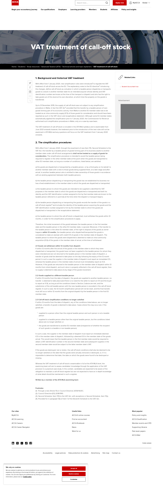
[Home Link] (146, 443)
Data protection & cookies (78, 453)
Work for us (76, 431)
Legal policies (60, 453)
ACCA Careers (17, 423)
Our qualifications (48, 9)
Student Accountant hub (130, 87)
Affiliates (114, 9)
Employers (62, 9)
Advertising (95, 453)
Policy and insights (129, 9)
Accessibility (47, 453)
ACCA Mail (136, 435)
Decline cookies (74, 474)
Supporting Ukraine (139, 427)
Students (103, 9)
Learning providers (77, 9)
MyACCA (15, 415)
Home (14, 67)
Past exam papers (138, 431)
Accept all (74, 468)
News (74, 427)
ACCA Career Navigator (21, 427)
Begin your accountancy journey (24, 9)
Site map (105, 453)
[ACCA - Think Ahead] (15, 5)
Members (93, 9)
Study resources (33, 67)
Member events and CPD (141, 423)
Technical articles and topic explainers (76, 67)
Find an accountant (79, 419)
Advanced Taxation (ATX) (50, 67)
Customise (73, 479)
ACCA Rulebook (78, 423)
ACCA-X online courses (81, 415)
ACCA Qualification (139, 419)
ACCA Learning (17, 419)
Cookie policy (27, 477)
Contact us (116, 453)
